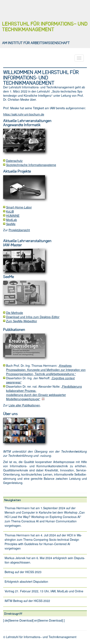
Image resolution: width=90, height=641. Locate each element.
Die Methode (14, 313)
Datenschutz (14, 161)
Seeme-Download (21, 620)
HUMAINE (12, 215)
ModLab (11, 220)
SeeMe (10, 224)
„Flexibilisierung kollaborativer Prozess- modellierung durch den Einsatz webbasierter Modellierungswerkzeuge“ (44, 392)
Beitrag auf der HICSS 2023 (23, 572)
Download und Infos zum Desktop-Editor (32, 317)
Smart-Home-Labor (19, 207)
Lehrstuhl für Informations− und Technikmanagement (44, 26)
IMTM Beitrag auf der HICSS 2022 (27, 601)
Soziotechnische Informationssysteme (31, 165)
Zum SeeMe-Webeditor (21, 321)
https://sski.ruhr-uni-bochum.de (23, 114)
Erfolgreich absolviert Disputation (26, 581)
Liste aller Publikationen (24, 405)
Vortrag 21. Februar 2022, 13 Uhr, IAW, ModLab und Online (44, 591)
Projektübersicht (19, 230)
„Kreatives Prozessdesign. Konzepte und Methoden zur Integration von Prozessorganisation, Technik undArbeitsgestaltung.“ (46, 369)
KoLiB (10, 211)
